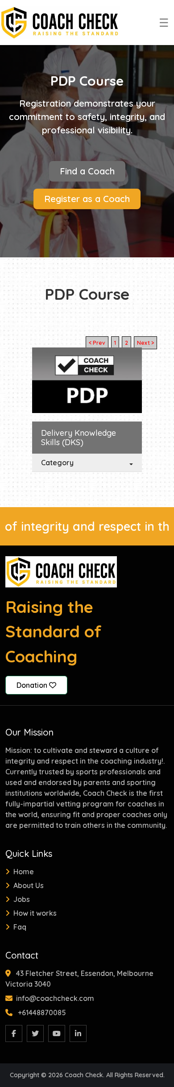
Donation (33, 685)
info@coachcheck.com (55, 998)
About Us (28, 885)
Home (23, 871)
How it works (35, 913)
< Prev (97, 342)
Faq (19, 926)
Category (57, 462)
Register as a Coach (87, 198)
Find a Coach (87, 171)
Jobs (21, 899)
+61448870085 (42, 1012)
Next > (145, 342)
